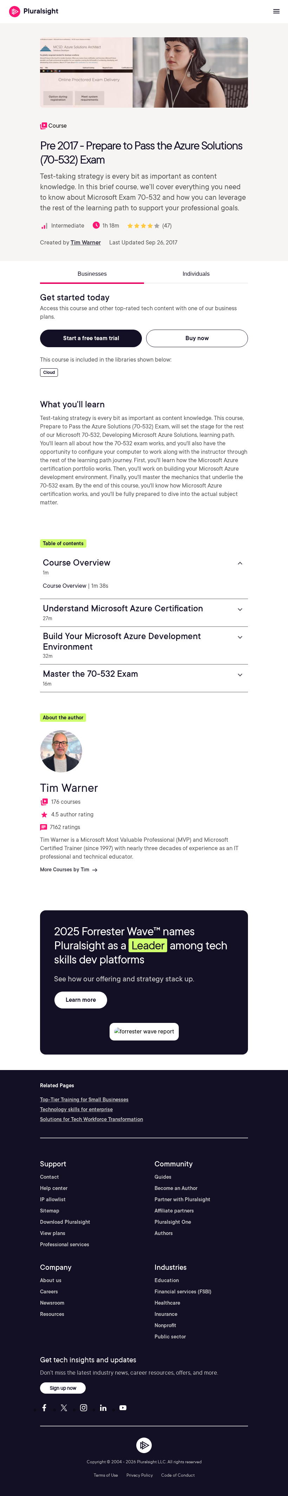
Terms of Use (106, 1475)
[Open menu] (276, 11)
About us (50, 1280)
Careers (49, 1291)
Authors (164, 1233)
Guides (163, 1177)
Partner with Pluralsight (182, 1199)
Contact (49, 1177)
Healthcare (167, 1303)
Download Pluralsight (65, 1222)
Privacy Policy (139, 1475)
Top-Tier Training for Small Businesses (84, 1099)
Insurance (166, 1314)
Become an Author (176, 1188)
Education (167, 1280)
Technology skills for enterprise (76, 1109)
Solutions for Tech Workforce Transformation (91, 1119)
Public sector (170, 1336)
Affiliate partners (174, 1211)
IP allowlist (53, 1199)
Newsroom (52, 1303)
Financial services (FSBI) (183, 1291)
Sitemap (49, 1211)
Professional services (64, 1244)
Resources (52, 1314)
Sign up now (63, 1387)
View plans (52, 1233)
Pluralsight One (173, 1222)
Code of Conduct (178, 1475)
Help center (53, 1188)
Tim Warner (86, 242)
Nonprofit (165, 1325)
